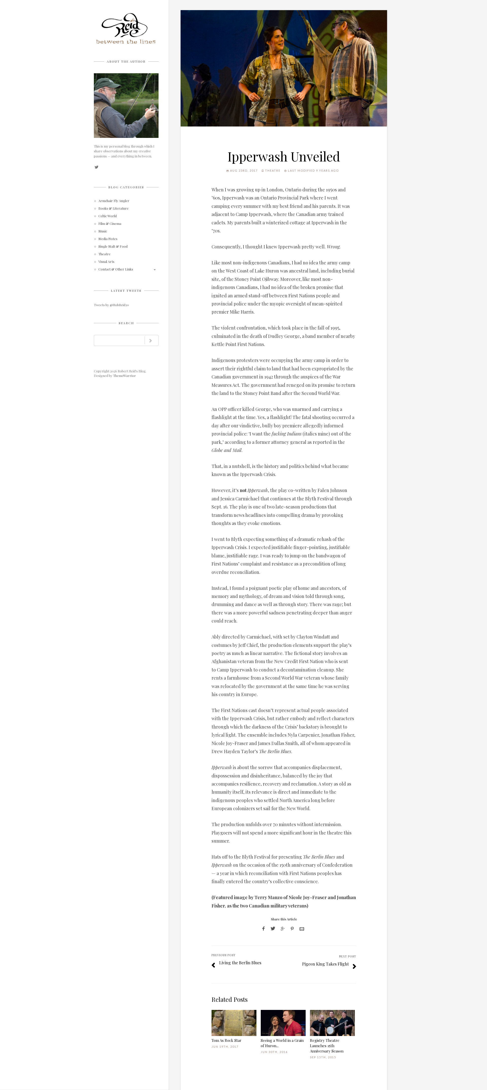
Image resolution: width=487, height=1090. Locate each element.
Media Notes (107, 239)
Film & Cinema (109, 224)
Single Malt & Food (113, 246)
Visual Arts (106, 262)
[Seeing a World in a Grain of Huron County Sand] (283, 1023)
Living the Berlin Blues (240, 962)
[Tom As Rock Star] (234, 1023)
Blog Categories (126, 187)
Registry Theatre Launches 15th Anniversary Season (326, 1045)
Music (102, 231)
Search (126, 323)
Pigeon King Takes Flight (325, 964)
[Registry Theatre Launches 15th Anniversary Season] (332, 1023)
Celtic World (107, 216)
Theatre (104, 254)
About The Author (126, 61)
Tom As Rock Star (226, 1040)
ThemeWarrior (124, 375)
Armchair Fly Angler (113, 201)
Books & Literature (113, 208)
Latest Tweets (126, 290)
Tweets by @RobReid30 (111, 305)
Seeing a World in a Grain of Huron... (282, 1043)
